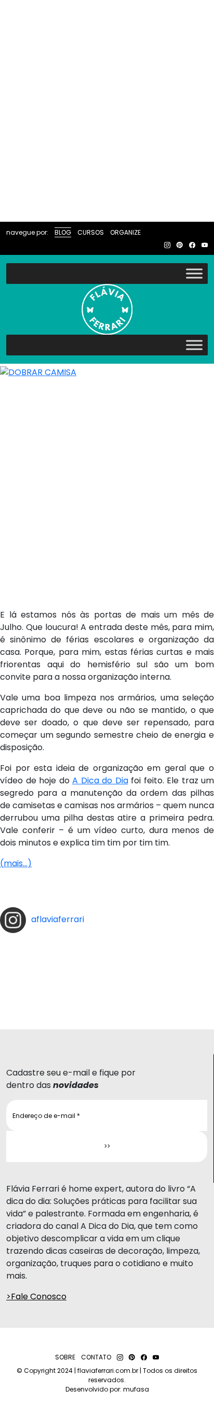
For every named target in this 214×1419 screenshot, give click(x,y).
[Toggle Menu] (194, 273)
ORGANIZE (125, 232)
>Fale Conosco (36, 1296)
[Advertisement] (107, 111)
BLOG (63, 232)
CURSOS (90, 232)
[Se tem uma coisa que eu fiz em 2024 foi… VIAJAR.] (107, 951)
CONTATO (96, 1357)
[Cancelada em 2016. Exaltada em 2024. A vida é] (107, 992)
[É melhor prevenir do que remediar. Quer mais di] (107, 942)
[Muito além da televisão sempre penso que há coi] (107, 1000)
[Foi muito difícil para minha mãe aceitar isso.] (107, 959)
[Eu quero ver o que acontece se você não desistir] (107, 967)
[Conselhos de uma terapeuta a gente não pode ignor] (107, 984)
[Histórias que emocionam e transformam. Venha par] (107, 975)
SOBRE (65, 1357)
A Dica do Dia (100, 780)
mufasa (136, 1389)
